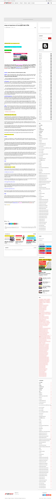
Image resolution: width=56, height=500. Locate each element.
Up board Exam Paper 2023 (43, 351)
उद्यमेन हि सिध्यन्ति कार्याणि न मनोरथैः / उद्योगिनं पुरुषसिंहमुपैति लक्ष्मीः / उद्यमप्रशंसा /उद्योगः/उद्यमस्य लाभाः (31, 242)
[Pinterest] (15, 223)
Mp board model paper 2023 (42, 179)
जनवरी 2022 (45, 117)
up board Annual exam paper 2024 (44, 348)
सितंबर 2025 (45, 58)
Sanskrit (44, 342)
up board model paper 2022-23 (43, 216)
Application (40, 137)
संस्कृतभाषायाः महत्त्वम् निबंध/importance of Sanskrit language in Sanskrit (44, 273)
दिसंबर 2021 (45, 119)
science (48, 344)
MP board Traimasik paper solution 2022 (44, 182)
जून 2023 (45, 91)
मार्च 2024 (45, 78)
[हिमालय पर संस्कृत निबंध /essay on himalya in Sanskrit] (40, 283)
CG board (45, 306)
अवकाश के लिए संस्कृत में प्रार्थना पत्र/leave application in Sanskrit (46, 291)
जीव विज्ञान (40, 128)
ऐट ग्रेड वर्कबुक (40, 125)
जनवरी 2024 (45, 81)
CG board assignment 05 (42, 143)
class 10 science (41, 146)
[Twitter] (11, 223)
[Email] (16, 223)
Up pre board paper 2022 (42, 226)
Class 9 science (41, 155)
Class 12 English (45, 408)
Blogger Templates (11, 498)
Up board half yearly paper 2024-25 (43, 211)
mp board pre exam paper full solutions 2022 (45, 181)
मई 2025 (45, 61)
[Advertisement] (28, 11)
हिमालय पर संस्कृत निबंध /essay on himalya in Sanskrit (46, 282)
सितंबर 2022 (45, 105)
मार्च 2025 (45, 64)
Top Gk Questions (41, 196)
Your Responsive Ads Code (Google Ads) (45, 27)
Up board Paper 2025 (42, 220)
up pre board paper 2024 (42, 229)
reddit (49, 248)
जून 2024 (45, 73)
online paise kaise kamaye (42, 187)
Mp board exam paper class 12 (43, 176)
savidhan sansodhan (42, 193)
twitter (49, 246)
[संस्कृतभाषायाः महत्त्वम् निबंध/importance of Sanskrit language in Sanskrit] (45, 264)
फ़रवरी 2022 (45, 116)
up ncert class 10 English (42, 223)
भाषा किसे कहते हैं (41, 131)
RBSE (40, 190)
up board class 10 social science (43, 202)
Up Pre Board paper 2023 (42, 228)
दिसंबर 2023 (45, 82)
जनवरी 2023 (45, 99)
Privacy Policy (13, 0)
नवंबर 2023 (45, 84)
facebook (42, 246)
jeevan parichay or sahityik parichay (44, 167)
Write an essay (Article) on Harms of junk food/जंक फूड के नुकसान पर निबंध (47, 287)
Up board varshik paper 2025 (43, 222)
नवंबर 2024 (45, 70)
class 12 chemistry (41, 149)
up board (47, 345)
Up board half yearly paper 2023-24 (43, 210)
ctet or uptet (46, 318)
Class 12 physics (41, 152)
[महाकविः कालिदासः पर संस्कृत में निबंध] (40, 279)
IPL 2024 (40, 166)
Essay (7, 23)
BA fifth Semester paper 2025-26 (43, 138)
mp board (40, 172)
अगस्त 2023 (45, 88)
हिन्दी (39, 134)
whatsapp (42, 248)
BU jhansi (40, 140)
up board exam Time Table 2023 (43, 205)
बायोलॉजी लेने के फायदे (41, 129)
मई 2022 (45, 111)
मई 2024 (45, 75)
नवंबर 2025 (45, 55)
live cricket (40, 169)
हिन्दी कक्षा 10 (40, 135)
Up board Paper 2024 (42, 219)
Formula (41, 322)
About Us (5, 0)
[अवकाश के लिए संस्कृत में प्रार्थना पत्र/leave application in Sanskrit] (40, 291)
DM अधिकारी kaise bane (42, 321)
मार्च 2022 (45, 114)
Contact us (8, 0)
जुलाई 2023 (45, 90)
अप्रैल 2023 (45, 94)
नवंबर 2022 (45, 102)
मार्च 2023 (45, 96)
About (42, 498)
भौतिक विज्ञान (40, 132)
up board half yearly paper (42, 208)
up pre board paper (41, 225)
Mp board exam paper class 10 (43, 175)
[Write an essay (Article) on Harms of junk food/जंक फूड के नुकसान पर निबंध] (40, 287)
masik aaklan (41, 170)
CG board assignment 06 (43, 309)
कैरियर (40, 126)
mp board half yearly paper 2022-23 (43, 178)
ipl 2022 (40, 164)
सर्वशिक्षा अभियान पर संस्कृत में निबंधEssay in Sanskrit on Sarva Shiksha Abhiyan (9, 242)
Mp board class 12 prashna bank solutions (44, 173)
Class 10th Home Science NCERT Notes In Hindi (44, 312)
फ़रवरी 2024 (45, 79)
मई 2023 (45, 93)
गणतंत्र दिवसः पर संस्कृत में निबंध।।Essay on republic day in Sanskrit (19, 242)
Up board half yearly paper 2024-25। (44, 213)
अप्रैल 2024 (45, 76)
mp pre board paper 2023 (42, 184)
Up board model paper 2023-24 (43, 217)
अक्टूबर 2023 (45, 85)
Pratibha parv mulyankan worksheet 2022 (45, 341)
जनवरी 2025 (45, 67)
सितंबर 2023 (45, 87)
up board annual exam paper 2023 (43, 199)
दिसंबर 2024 (45, 69)
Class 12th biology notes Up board (44, 316)
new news (40, 185)
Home (40, 498)
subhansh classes (41, 238)
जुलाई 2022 (45, 108)
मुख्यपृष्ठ (5, 23)
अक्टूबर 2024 (45, 72)
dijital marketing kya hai (42, 158)
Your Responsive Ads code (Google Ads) (28, 19)
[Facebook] (9, 223)
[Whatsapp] (13, 223)
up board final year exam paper (44, 354)
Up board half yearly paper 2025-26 (43, 214)
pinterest (42, 250)
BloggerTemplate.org (22, 498)
